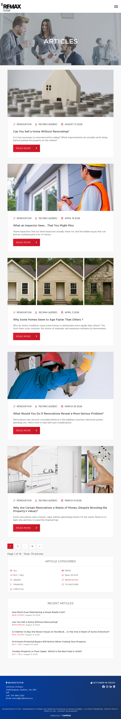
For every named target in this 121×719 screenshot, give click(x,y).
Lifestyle (18, 589)
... (25, 546)
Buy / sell (18, 575)
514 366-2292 (17, 696)
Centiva (66, 715)
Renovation (23, 124)
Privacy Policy (111, 709)
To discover (71, 585)
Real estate (71, 575)
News (67, 571)
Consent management (67, 711)
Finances (18, 585)
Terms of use (50, 711)
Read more (23, 148)
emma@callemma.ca (22, 698)
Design (17, 580)
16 (32, 546)
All (15, 571)
